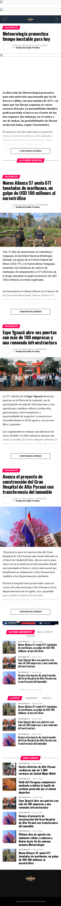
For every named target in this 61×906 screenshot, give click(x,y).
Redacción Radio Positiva (28, 48)
